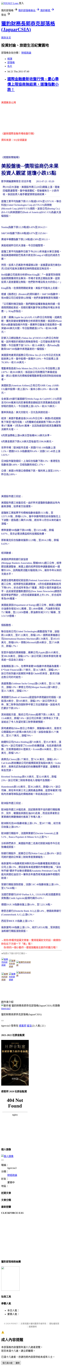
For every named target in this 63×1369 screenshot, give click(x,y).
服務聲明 (33, 1326)
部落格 (11, 62)
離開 (18, 1363)
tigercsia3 (5, 1008)
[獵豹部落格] (10, 1290)
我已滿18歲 (7, 1363)
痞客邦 (22, 1025)
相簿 (9, 59)
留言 (29, 1025)
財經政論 (26, 52)
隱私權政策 (54, 1323)
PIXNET (14, 1323)
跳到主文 (6, 37)
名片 (9, 66)
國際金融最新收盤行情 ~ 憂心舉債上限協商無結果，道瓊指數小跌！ (33, 84)
